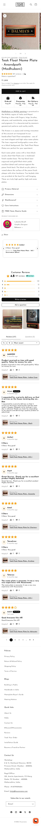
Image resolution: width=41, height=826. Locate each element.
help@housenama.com (19, 791)
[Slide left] (15, 53)
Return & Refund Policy (13, 661)
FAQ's (6, 718)
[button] (4, 4)
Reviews (7, 733)
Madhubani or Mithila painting (14, 111)
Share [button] (6, 235)
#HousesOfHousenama (13, 728)
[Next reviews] (37, 248)
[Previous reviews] (3, 248)
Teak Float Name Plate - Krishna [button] (22, 561)
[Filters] (9, 343)
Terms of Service (10, 671)
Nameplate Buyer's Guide (14, 694)
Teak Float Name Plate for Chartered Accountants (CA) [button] (24, 527)
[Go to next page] (34, 639)
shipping (16, 83)
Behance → (19, 227)
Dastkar (14, 57)
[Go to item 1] (12, 319)
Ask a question (20, 305)
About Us (7, 713)
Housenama (23, 822)
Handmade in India (11, 690)
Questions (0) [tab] (30, 337)
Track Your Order (10, 737)
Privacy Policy (9, 656)
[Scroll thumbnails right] (36, 319)
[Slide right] (25, 53)
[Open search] (4, 343)
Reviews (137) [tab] (11, 337)
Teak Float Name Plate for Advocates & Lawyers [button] (24, 632)
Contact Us (8, 723)
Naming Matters (10, 699)
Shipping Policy (10, 666)
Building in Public (11, 685)
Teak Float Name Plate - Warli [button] (21, 423)
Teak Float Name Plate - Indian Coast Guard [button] (24, 377)
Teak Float (23, 57)
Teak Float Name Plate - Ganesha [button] (22, 494)
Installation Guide (11, 742)
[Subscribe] (32, 804)
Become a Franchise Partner (14, 747)
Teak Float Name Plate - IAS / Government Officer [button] (21, 457)
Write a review (20, 299)
